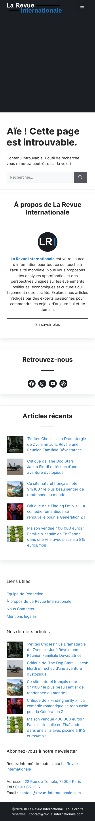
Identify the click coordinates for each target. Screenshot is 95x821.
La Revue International (45, 809)
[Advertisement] (47, 65)
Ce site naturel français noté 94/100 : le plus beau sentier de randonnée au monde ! (55, 489)
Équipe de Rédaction (25, 594)
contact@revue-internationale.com (50, 793)
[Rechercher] (80, 177)
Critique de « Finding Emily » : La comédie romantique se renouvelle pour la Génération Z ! (56, 511)
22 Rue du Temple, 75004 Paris (53, 781)
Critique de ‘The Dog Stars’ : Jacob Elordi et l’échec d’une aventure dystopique (52, 467)
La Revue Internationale (33, 259)
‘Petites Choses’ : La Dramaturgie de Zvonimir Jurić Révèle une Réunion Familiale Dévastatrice (56, 444)
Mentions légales (22, 616)
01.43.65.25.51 (28, 787)
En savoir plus (47, 324)
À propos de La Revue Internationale (39, 601)
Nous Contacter (20, 609)
